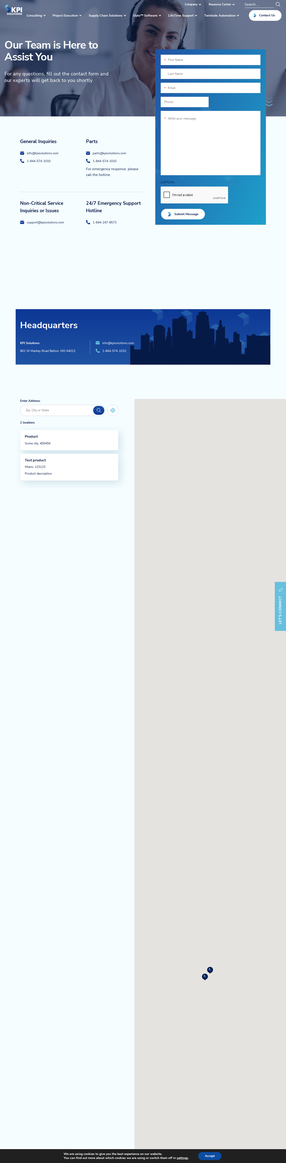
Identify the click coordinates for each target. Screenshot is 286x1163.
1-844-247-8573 (104, 222)
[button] (210, 970)
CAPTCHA (167, 182)
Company (191, 4)
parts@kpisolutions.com (109, 153)
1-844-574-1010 (38, 161)
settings (182, 1158)
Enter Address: (30, 401)
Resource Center (220, 4)
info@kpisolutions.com (43, 153)
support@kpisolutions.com (45, 222)
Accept (210, 1156)
